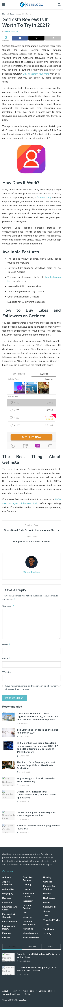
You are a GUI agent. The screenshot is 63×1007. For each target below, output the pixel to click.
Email (6, 658)
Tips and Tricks (51, 920)
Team (14, 991)
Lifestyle (27, 917)
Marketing (28, 928)
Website (6, 672)
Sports (46, 911)
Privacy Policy (28, 991)
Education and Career (9, 908)
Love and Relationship (29, 923)
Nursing (47, 877)
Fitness (6, 937)
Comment (8, 605)
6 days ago (23, 723)
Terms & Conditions (11, 994)
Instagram (28, 900)
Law (25, 912)
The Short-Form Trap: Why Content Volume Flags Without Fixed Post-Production (36, 765)
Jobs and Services (27, 907)
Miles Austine (11, 31)
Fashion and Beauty (8, 927)
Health (26, 889)
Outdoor (47, 881)
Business (6, 898)
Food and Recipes (28, 879)
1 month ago (24, 772)
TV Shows (48, 929)
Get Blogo (23, 1000)
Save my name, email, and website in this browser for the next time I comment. (33, 687)
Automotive (8, 889)
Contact (27, 994)
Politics (47, 893)
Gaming (27, 884)
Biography (7, 893)
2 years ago (23, 819)
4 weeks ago (24, 756)
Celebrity (7, 902)
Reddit (46, 902)
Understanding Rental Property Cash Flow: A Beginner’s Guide (36, 814)
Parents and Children (49, 888)
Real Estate (49, 898)
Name (6, 644)
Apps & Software (23, 14)
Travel (46, 924)
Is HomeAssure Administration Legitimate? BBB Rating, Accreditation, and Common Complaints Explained (38, 716)
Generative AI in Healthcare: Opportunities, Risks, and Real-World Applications (36, 794)
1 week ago (23, 737)
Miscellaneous (30, 933)
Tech (12, 14)
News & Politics (31, 937)
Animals (6, 877)
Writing (47, 933)
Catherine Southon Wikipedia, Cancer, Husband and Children (37, 969)
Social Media (50, 906)
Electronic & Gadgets (8, 916)
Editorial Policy (45, 991)
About (5, 991)
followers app (44, 197)
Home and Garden (28, 895)
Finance (6, 933)
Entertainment (9, 921)
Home (4, 14)
